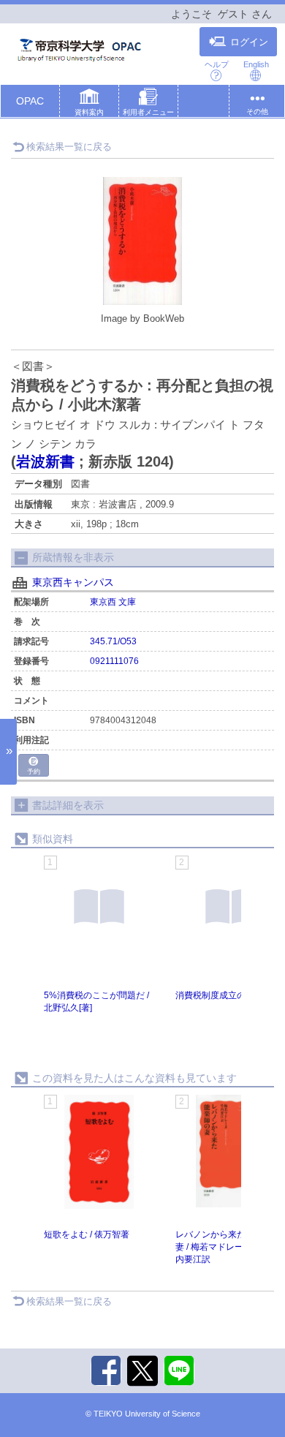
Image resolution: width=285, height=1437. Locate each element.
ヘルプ (217, 64)
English (256, 64)
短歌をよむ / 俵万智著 (86, 1234)
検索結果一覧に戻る (69, 146)
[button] (89, 104)
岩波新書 (45, 461)
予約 (33, 771)
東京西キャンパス (73, 582)
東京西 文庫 (113, 602)
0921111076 (114, 661)
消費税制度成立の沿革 (219, 995)
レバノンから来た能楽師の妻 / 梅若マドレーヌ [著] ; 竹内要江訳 (229, 1246)
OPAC (30, 101)
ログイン (249, 42)
